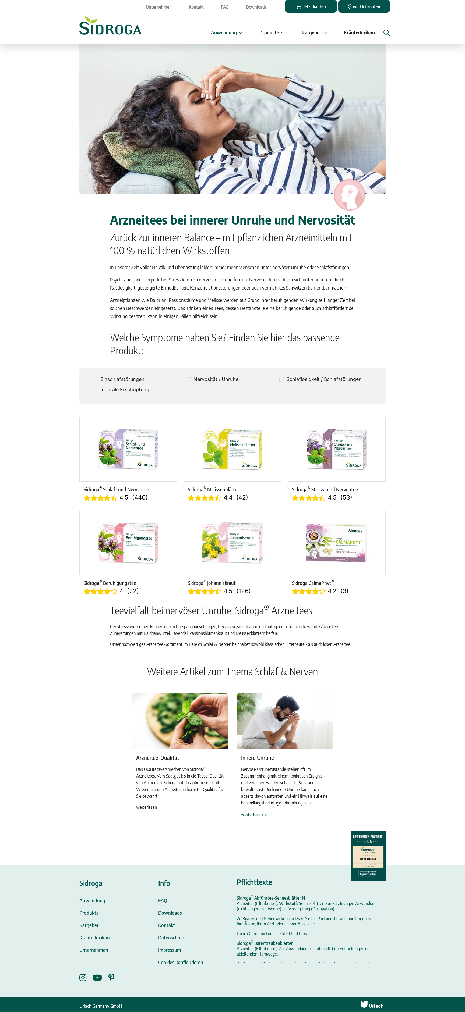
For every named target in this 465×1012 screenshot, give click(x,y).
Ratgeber (88, 925)
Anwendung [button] (224, 32)
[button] (386, 33)
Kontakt (196, 7)
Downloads (256, 7)
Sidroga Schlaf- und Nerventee (116, 489)
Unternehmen (159, 7)
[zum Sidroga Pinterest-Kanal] (111, 977)
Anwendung (92, 900)
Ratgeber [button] (311, 32)
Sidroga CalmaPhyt (313, 582)
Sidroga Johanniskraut (212, 582)
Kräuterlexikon (359, 32)
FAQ (225, 7)
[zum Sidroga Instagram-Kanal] (86, 977)
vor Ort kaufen (366, 6)
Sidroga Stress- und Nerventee (325, 489)
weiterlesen (252, 814)
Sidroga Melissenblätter (213, 489)
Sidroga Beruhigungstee (110, 582)
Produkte (89, 913)
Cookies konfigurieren (180, 962)
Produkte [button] (269, 32)
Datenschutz (171, 937)
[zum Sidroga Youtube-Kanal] (100, 977)
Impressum (169, 950)
